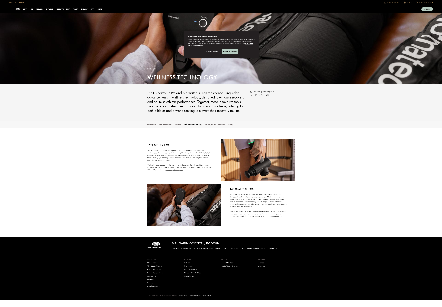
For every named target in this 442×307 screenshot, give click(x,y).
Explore (49, 9)
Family (75, 9)
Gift (92, 9)
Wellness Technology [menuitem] (192, 124)
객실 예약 (427, 9)
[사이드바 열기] (10, 9)
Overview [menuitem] (151, 124)
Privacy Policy (198, 45)
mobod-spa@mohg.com (264, 92)
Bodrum (21, 2)
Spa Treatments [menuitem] (165, 124)
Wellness (39, 9)
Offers (99, 9)
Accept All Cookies (230, 52)
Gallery (84, 9)
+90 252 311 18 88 (261, 95)
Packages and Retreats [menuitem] (215, 124)
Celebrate (59, 9)
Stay (25, 9)
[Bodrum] (17, 9)
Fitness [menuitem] (178, 124)
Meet (68, 9)
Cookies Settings (212, 51)
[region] (221, 44)
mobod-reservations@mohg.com (253, 248)
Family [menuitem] (230, 124)
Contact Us (273, 248)
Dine (31, 9)
